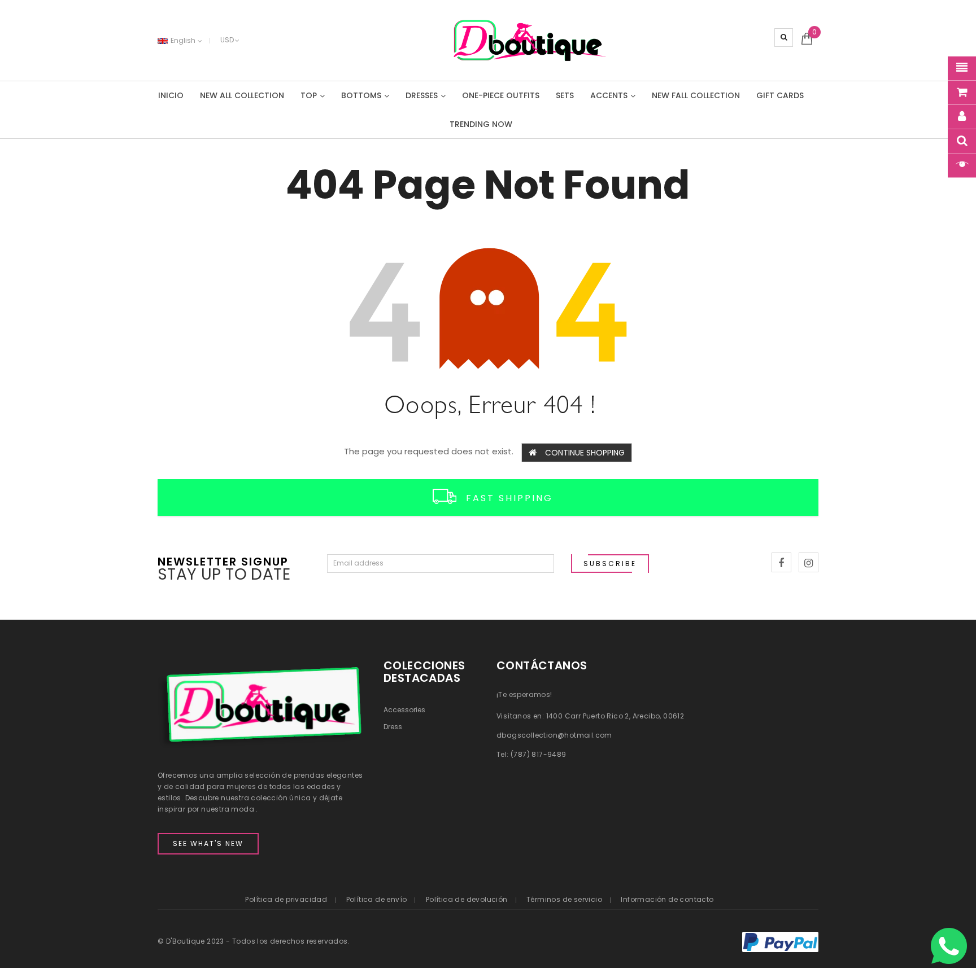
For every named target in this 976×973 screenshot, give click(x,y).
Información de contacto (667, 899)
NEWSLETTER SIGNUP (223, 561)
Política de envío (376, 899)
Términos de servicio (564, 899)
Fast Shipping (509, 498)
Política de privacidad (286, 899)
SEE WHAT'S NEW (208, 843)
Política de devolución (467, 899)
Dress (393, 726)
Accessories (404, 710)
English (184, 40)
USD (227, 40)
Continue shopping (585, 452)
